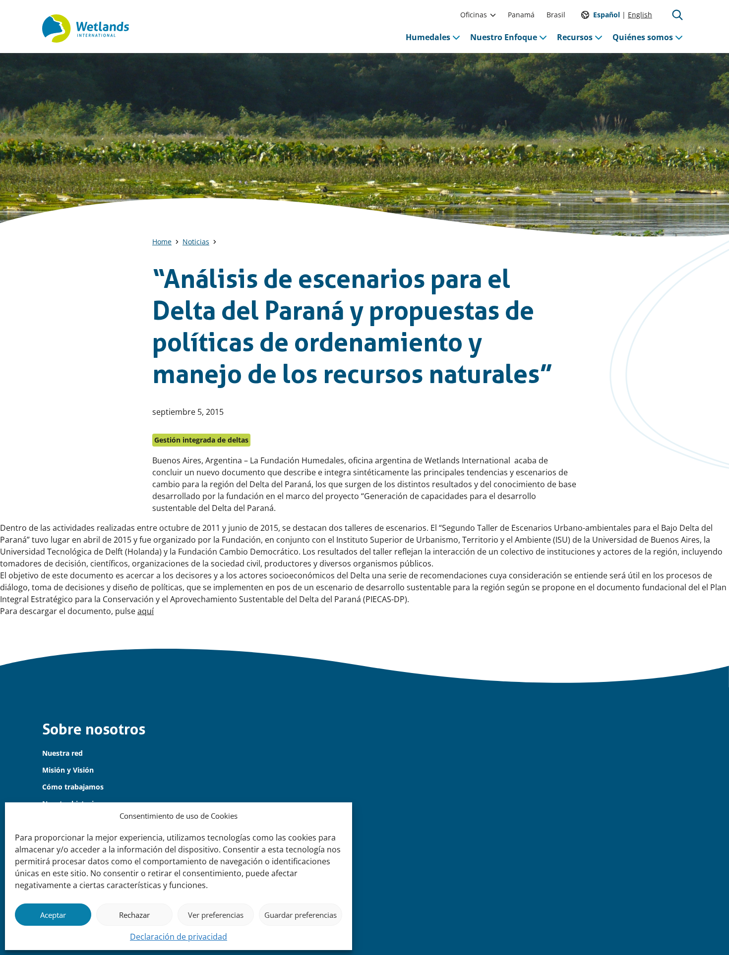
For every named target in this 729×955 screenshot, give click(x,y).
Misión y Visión (68, 770)
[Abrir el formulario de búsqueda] (677, 15)
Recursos (575, 37)
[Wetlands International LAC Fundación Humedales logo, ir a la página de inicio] (85, 28)
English (640, 14)
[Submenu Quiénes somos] (679, 37)
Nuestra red (62, 753)
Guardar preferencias (300, 915)
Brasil (556, 14)
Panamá (521, 14)
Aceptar (53, 915)
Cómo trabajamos (73, 786)
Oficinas (473, 14)
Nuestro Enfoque (503, 37)
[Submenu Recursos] (599, 37)
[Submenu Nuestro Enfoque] (543, 37)
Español (606, 14)
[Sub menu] (493, 14)
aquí (145, 611)
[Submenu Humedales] (456, 37)
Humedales (428, 37)
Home (162, 241)
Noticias (195, 241)
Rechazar (134, 915)
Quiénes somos (642, 37)
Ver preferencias (215, 915)
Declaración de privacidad (178, 936)
